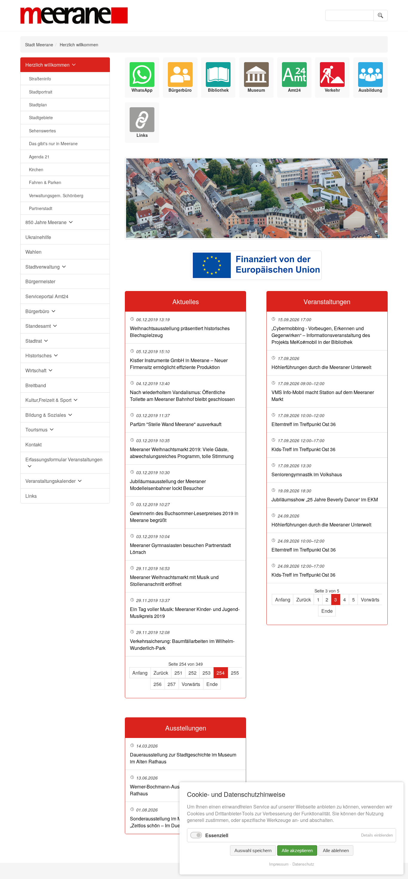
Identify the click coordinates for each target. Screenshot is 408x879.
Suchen (380, 15)
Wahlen (33, 251)
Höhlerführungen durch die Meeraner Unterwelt (321, 367)
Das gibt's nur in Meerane (53, 143)
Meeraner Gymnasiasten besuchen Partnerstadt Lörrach (180, 548)
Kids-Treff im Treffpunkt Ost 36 (303, 449)
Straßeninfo (40, 79)
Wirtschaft (35, 370)
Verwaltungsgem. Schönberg (56, 195)
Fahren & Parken (45, 182)
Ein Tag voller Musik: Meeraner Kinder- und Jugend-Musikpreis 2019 (185, 612)
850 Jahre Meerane (46, 222)
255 (235, 672)
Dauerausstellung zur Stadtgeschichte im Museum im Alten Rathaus (183, 758)
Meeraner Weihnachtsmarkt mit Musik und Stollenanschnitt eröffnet (174, 580)
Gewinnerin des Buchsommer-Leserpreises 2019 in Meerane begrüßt (184, 516)
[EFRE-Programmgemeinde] (256, 265)
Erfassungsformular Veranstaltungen (63, 459)
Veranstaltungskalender (50, 480)
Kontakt (33, 444)
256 (158, 684)
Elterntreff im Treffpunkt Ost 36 (304, 424)
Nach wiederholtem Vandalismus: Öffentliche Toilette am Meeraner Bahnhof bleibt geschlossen (182, 395)
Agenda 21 (39, 157)
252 (192, 672)
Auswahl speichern (253, 850)
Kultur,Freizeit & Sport (48, 399)
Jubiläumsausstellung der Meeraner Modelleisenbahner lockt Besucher (168, 484)
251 (178, 672)
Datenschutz (303, 864)
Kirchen (36, 169)
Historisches (38, 355)
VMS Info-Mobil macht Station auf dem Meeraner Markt (323, 395)
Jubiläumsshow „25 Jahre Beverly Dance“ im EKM (325, 499)
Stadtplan (38, 105)
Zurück (161, 672)
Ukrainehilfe (38, 237)
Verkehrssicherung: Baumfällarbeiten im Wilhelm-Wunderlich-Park (182, 644)
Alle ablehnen (336, 850)
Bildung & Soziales (45, 414)
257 (172, 684)
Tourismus (36, 429)
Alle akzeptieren (297, 850)
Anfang (140, 672)
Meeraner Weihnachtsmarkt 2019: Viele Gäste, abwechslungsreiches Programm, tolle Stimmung (182, 453)
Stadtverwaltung (42, 266)
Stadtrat (33, 340)
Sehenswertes (42, 131)
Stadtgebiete (41, 117)
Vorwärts (191, 684)
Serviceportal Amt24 (46, 296)
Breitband (35, 385)
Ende (212, 684)
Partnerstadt (40, 208)
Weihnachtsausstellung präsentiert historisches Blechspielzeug (180, 332)
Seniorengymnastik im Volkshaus (307, 474)
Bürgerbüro (37, 311)
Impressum (279, 864)
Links (31, 495)
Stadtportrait (40, 92)
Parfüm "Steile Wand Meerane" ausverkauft (175, 424)
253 (207, 672)
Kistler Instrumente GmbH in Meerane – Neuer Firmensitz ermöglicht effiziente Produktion (179, 363)
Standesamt (38, 325)
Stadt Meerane (39, 45)
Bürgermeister (40, 281)
